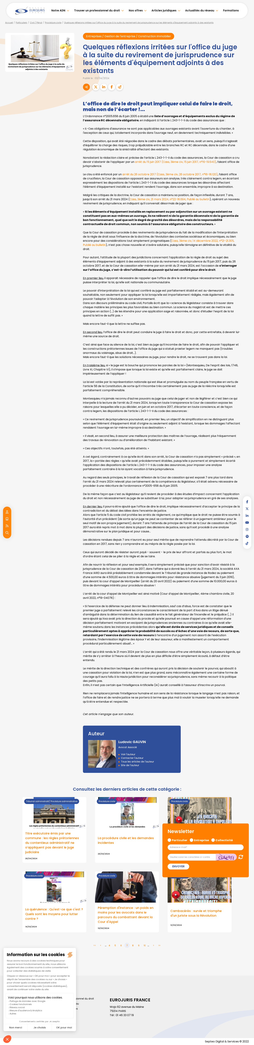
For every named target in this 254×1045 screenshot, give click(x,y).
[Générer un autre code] (239, 856)
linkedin (247, 515)
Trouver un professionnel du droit (97, 10)
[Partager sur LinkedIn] (103, 87)
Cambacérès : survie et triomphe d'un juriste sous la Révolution (196, 913)
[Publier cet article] (95, 87)
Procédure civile (53, 22)
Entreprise (201, 839)
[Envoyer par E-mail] (119, 87)
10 (145, 945)
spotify (247, 536)
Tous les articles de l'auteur (137, 761)
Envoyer (178, 866)
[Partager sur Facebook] (111, 87)
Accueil (9, 22)
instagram (247, 529)
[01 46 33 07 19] (7, 519)
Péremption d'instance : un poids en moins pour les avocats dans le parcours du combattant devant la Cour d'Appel (125, 915)
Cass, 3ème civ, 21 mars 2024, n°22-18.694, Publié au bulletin (170, 199)
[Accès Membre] (7, 512)
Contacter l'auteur (132, 758)
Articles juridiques (164, 10)
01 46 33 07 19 (125, 1015)
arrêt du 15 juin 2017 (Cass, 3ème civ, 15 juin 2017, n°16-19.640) (175, 162)
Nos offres (136, 10)
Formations (231, 10)
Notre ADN (58, 10)
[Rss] (7, 526)
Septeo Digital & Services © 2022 (227, 1041)
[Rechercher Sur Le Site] (7, 533)
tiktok (247, 543)
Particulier (179, 839)
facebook (247, 502)
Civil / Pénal (36, 22)
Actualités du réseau (199, 10)
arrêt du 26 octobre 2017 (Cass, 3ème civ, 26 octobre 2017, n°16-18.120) (170, 174)
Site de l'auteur (130, 765)
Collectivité (224, 839)
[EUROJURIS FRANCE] (30, 10)
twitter (247, 508)
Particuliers (21, 22)
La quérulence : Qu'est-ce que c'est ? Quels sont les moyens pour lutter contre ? (54, 914)
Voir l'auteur (128, 754)
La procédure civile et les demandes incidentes (126, 840)
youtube (247, 522)
